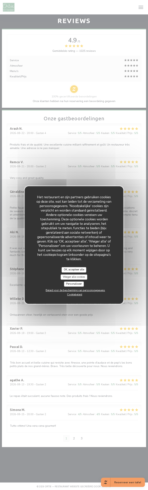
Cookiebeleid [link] (74, 294)
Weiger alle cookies (74, 277)
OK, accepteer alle (74, 269)
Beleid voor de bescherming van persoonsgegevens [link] (75, 290)
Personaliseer (74, 284)
